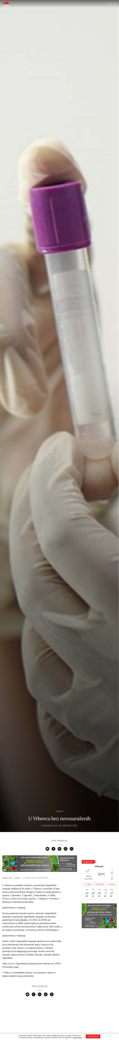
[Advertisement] (39, 1017)
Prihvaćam (93, 1036)
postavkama (77, 1037)
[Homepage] (6, 4)
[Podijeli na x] (53, 848)
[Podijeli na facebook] (47, 848)
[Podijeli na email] (59, 848)
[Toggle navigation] (114, 4)
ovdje (16, 967)
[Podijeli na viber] (71, 848)
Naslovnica (7, 878)
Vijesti (59, 811)
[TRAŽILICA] (110, 4)
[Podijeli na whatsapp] (65, 848)
